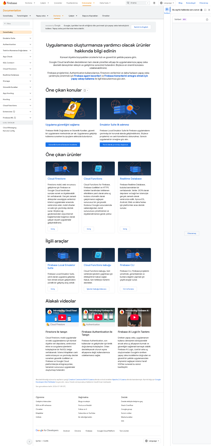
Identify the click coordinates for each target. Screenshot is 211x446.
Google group (126, 409)
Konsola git (190, 3)
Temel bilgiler (22, 16)
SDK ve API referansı (43, 405)
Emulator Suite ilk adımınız (114, 124)
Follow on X (82, 409)
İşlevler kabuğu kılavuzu (96, 289)
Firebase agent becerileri (87, 76)
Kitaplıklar (39, 413)
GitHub (38, 417)
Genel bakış (8, 16)
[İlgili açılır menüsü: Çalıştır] (49, 3)
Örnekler (106, 16)
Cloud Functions (93, 178)
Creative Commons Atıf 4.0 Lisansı (81, 380)
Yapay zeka (40, 16)
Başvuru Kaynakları (90, 16)
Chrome (77, 431)
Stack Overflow (127, 405)
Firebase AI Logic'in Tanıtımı (133, 331)
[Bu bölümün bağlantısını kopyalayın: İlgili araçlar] (71, 241)
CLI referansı (128, 289)
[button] (14, 38)
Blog (180, 3)
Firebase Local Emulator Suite (61, 267)
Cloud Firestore (57, 178)
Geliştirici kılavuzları (43, 401)
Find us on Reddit (85, 405)
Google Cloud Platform (106, 431)
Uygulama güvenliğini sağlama (62, 124)
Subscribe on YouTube (86, 413)
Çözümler (58, 3)
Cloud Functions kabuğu (97, 265)
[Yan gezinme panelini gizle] (29, 441)
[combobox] (138, 3)
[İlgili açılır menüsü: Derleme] (35, 3)
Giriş (53, 229)
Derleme (28, 3)
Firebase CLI (127, 265)
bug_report (201, 9)
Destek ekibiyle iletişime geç (132, 401)
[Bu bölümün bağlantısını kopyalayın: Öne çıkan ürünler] (84, 155)
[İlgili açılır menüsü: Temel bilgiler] (31, 16)
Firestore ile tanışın (56, 331)
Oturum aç (203, 3)
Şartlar (38, 441)
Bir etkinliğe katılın (85, 417)
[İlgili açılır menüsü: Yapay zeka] (48, 16)
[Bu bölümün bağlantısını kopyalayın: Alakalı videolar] (79, 301)
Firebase (89, 431)
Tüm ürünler (124, 431)
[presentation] (98, 48)
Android (66, 431)
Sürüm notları (126, 413)
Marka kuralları (126, 417)
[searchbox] (16, 24)
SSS (122, 421)
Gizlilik (45, 441)
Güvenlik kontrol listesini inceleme (62, 144)
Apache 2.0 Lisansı (119, 380)
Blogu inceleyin (84, 401)
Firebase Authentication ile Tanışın (97, 333)
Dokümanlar (87, 3)
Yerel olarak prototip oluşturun (115, 144)
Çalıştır (43, 3)
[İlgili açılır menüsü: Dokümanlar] (95, 3)
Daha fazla (104, 3)
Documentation (12, 10)
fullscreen (205, 9)
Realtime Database (131, 178)
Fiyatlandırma (72, 3)
